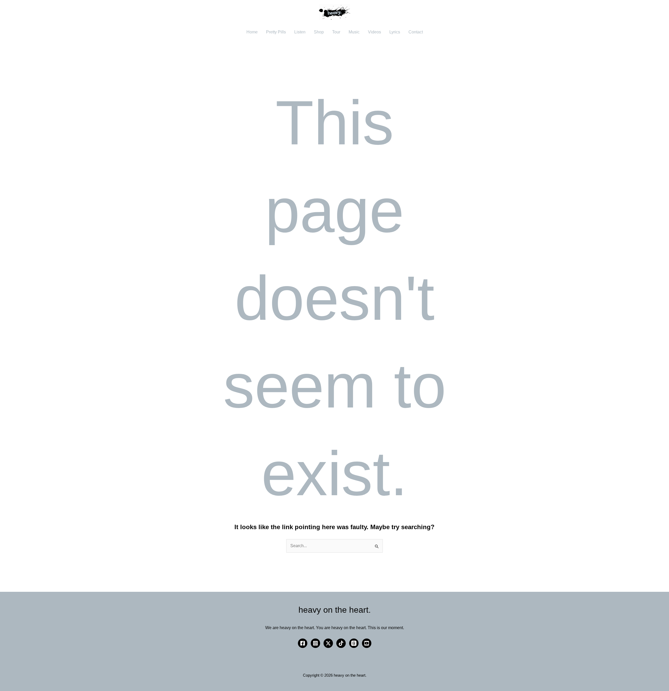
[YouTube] (366, 643)
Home (252, 32)
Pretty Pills (276, 32)
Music (354, 32)
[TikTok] (341, 643)
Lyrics (394, 32)
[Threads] (354, 643)
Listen (299, 32)
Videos (374, 32)
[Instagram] (315, 643)
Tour (336, 32)
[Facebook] (302, 643)
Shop (319, 32)
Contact (415, 32)
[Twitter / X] (328, 643)
